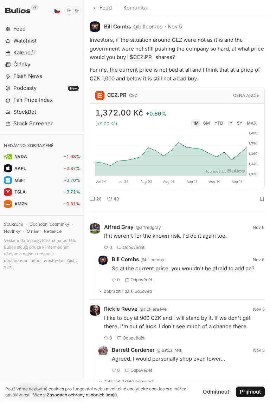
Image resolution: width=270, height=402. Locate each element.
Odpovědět (133, 247)
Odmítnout (216, 391)
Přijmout (250, 391)
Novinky (12, 231)
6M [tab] (206, 123)
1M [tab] (196, 123)
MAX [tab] (252, 123)
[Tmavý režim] (73, 10)
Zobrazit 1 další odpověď (128, 291)
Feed (105, 7)
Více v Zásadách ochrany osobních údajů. (75, 394)
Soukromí (13, 224)
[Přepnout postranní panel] (84, 201)
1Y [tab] (230, 123)
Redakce (53, 231)
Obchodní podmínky (49, 224)
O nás (32, 231)
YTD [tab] (218, 123)
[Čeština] (57, 10)
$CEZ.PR (141, 57)
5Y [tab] (239, 123)
